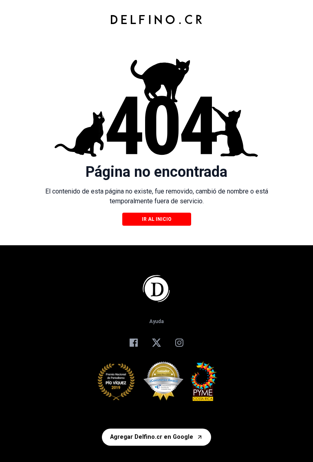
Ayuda (156, 321)
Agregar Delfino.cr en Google (151, 436)
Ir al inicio (157, 219)
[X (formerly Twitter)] (156, 343)
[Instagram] (179, 343)
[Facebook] (134, 343)
